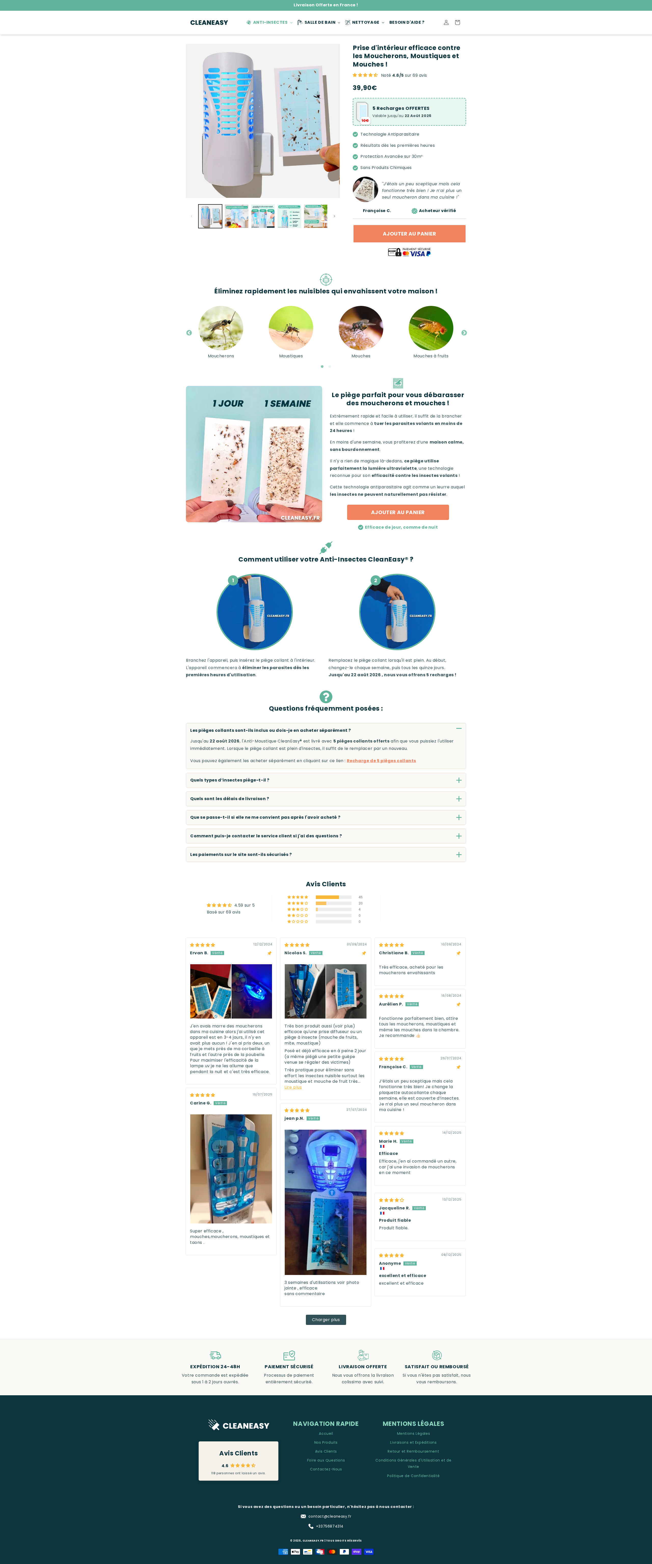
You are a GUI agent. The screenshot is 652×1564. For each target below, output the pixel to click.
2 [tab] (329, 366)
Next (463, 332)
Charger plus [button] (326, 1320)
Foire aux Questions (326, 1460)
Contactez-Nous (326, 1469)
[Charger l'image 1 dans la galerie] (210, 216)
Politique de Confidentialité (413, 1475)
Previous (188, 332)
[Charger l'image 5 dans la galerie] (316, 216)
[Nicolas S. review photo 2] (346, 991)
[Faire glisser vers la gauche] (191, 216)
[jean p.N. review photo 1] (325, 1202)
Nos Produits (326, 1442)
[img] (202, 945)
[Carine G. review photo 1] (231, 1169)
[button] (269, 22)
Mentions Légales (413, 1433)
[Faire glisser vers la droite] (334, 216)
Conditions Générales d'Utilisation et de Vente (413, 1463)
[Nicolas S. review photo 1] (305, 991)
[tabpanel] (221, 332)
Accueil (326, 1433)
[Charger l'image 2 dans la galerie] (236, 216)
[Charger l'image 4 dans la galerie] (289, 216)
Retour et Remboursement (413, 1451)
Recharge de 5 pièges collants (381, 761)
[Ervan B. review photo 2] (252, 991)
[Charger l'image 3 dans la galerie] (263, 216)
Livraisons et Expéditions (413, 1442)
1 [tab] (322, 366)
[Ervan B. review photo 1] (210, 991)
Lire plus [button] (293, 1087)
